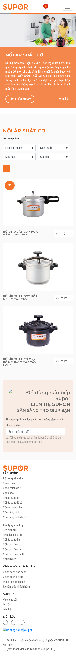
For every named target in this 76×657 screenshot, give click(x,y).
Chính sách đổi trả (13, 577)
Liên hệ (7, 609)
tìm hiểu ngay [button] (20, 99)
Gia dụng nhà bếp (13, 525)
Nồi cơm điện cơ (12, 544)
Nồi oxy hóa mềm (13, 507)
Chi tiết (61, 233)
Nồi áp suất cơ (11, 497)
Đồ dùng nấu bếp (13, 478)
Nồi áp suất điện (12, 539)
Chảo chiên (9, 483)
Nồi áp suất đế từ (12, 502)
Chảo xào (8, 493)
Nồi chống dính (11, 512)
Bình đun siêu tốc (12, 535)
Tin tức (7, 604)
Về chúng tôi (10, 599)
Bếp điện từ (9, 530)
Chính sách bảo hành (14, 572)
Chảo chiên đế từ (12, 488)
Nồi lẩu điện (9, 559)
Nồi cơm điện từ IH (13, 554)
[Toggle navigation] (67, 7)
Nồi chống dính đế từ (14, 517)
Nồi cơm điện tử (12, 549)
